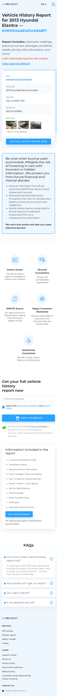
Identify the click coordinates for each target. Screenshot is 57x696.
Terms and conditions (12, 667)
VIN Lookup (7, 631)
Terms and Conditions (28, 406)
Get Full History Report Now (28, 141)
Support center (9, 655)
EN (42, 4)
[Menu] (53, 4)
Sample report (9, 635)
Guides (5, 643)
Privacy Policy (8, 663)
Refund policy (8, 671)
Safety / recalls (9, 639)
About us (6, 659)
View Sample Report (16, 63)
